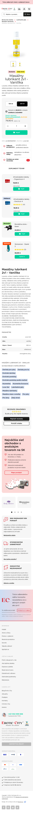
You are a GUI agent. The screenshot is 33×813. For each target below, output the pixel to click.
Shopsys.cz (20, 801)
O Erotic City (6, 704)
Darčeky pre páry (9, 369)
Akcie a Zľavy (6, 633)
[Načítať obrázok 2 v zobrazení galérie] (20, 64)
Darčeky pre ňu (23, 369)
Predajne (4, 697)
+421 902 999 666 (15, 714)
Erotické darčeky (9, 373)
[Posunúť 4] (21, 512)
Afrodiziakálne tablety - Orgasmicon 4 (21, 178)
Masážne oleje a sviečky (11, 394)
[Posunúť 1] (11, 512)
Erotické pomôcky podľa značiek (15, 380)
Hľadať (4, 629)
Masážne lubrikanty (8, 21)
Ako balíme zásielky (8, 663)
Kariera (4, 707)
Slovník (4, 643)
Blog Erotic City (7, 690)
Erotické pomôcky (9, 376)
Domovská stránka (7, 20)
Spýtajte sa (5, 649)
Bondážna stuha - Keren (21, 225)
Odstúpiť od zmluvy (16, 744)
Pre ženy (6, 398)
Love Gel (6, 387)
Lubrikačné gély (21, 20)
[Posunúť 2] (14, 512)
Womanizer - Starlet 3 (22, 245)
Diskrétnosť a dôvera (8, 673)
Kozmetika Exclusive (20, 383)
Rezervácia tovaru (7, 670)
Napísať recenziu (16, 419)
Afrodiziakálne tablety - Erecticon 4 (21, 200)
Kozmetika (6, 383)
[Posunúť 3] (18, 512)
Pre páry (26, 394)
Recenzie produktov (8, 639)
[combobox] (12, 14)
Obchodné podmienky (9, 676)
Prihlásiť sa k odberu (24, 610)
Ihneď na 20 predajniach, (16, 117)
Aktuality (5, 694)
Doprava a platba (7, 666)
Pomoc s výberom (7, 636)
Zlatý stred (15, 398)
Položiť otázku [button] (16, 423)
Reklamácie (5, 680)
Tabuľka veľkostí (7, 646)
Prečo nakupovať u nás (9, 660)
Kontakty (5, 700)
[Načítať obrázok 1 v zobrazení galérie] (13, 64)
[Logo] (8, 9)
